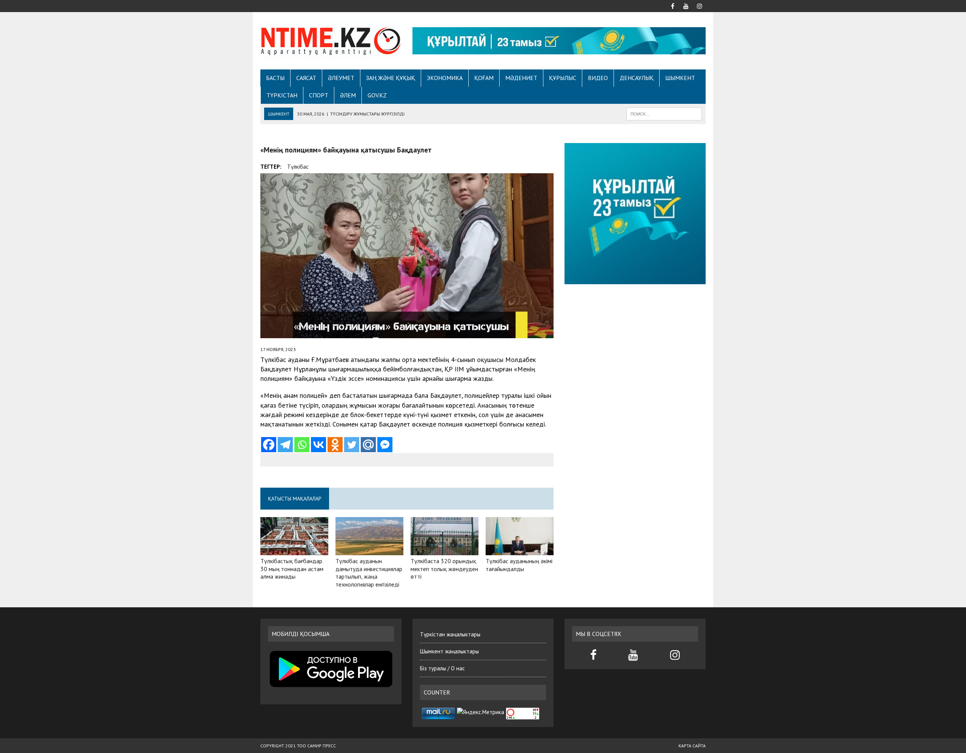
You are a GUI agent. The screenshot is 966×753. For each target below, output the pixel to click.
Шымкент (680, 78)
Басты (275, 78)
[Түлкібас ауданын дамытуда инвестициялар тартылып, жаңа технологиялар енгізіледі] (369, 550)
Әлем (348, 95)
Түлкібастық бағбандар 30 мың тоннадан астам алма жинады (291, 569)
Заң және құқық (390, 78)
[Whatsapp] (301, 444)
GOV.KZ (377, 95)
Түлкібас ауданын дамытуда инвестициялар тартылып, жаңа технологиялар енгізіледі (368, 572)
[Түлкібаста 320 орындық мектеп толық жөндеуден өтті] (444, 550)
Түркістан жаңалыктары (450, 634)
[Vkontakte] (318, 444)
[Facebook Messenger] (384, 444)
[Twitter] (351, 444)
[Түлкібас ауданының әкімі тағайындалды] (520, 550)
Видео (598, 78)
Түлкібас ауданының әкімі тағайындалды (519, 565)
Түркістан (281, 95)
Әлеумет (341, 78)
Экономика (445, 78)
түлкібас (298, 166)
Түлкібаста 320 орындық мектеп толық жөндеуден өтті (444, 569)
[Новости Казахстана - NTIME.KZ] (330, 40)
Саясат (306, 78)
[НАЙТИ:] (664, 113)
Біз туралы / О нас (442, 668)
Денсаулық (637, 78)
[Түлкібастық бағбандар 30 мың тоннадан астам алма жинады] (294, 550)
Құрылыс (562, 78)
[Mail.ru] (368, 444)
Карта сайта (692, 745)
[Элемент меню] (672, 5)
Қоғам (484, 78)
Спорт (318, 95)
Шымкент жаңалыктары (449, 651)
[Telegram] (285, 444)
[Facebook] (268, 444)
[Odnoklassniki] (335, 444)
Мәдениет (521, 78)
